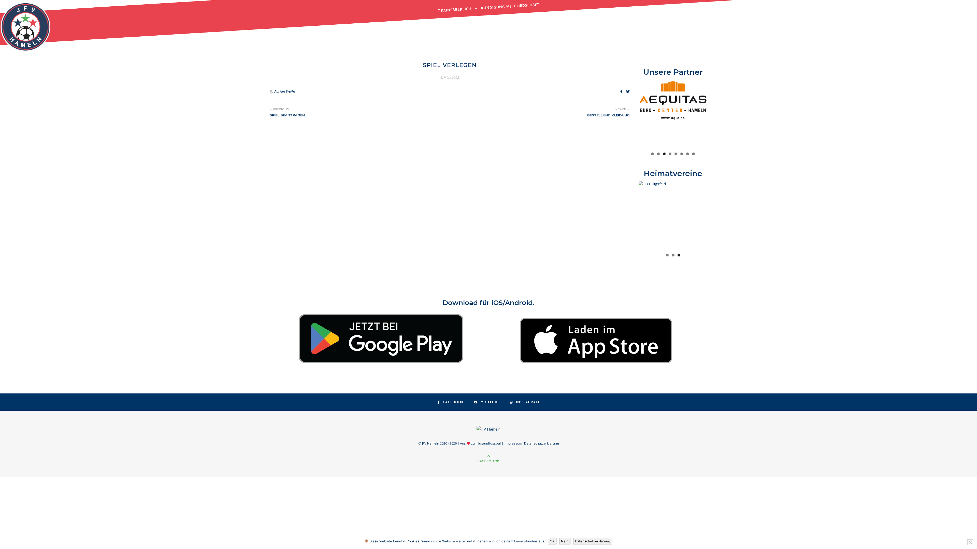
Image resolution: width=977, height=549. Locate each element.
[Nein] (970, 542)
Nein (564, 541)
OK (552, 541)
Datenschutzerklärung (541, 443)
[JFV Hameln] (25, 26)
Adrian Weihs (284, 91)
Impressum (513, 443)
